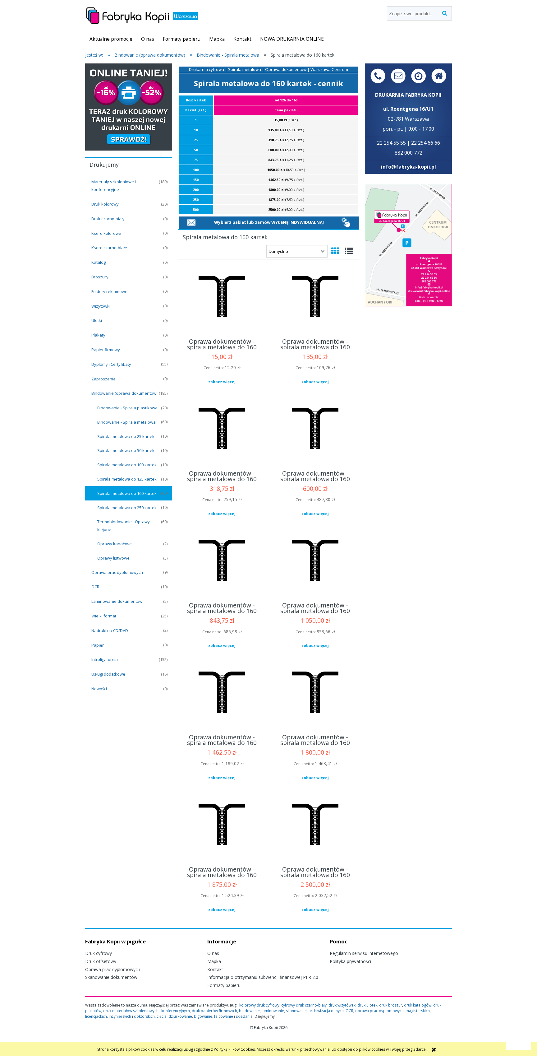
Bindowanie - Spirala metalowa (126, 422)
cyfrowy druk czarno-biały (304, 1005)
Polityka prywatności (350, 961)
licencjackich (96, 1016)
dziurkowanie (180, 1016)
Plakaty (98, 335)
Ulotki (96, 320)
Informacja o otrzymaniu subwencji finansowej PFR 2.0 (262, 977)
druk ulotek (367, 1005)
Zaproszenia (103, 379)
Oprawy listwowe (113, 558)
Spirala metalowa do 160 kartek (127, 493)
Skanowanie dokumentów (111, 977)
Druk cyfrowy (98, 953)
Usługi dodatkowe (108, 674)
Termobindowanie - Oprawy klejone (123, 525)
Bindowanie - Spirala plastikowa (127, 408)
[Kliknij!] (346, 222)
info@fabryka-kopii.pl (408, 166)
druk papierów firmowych (214, 1010)
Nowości (99, 688)
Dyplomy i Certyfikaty (111, 364)
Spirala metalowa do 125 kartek (127, 479)
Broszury (99, 277)
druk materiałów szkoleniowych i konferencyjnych (146, 1010)
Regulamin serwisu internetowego (364, 953)
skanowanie (296, 1010)
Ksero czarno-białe (109, 247)
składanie (244, 1016)
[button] (222, 382)
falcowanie (223, 1016)
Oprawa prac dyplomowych (117, 572)
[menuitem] (111, 39)
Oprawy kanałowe (114, 544)
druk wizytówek (342, 1005)
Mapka (214, 961)
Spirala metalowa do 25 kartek (125, 436)
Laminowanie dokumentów (116, 601)
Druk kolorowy (105, 204)
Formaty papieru (224, 985)
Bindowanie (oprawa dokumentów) (124, 393)
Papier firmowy (105, 349)
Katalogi (99, 262)
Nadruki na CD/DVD (109, 630)
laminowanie (273, 1010)
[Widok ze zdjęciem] (335, 250)
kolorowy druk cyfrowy (259, 1005)
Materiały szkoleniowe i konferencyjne (113, 185)
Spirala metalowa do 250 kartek (127, 507)
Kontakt (215, 969)
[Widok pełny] (349, 250)
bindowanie (249, 1010)
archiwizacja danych (326, 1010)
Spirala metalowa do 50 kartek (125, 450)
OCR (95, 586)
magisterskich (418, 1010)
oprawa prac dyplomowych (379, 1010)
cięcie (162, 1016)
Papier (97, 645)
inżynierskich (120, 1016)
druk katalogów (417, 1005)
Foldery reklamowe (109, 291)
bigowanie (203, 1016)
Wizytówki (100, 306)
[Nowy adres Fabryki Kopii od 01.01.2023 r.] (408, 244)
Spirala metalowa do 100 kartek (127, 465)
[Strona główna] (142, 14)
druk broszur (390, 1005)
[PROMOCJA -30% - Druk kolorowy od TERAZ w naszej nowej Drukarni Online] (128, 106)
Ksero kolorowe (106, 233)
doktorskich (144, 1016)
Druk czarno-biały (108, 218)
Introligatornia (104, 659)
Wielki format (103, 616)
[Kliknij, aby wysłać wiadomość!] (191, 222)
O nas (213, 953)
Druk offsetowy (100, 961)
